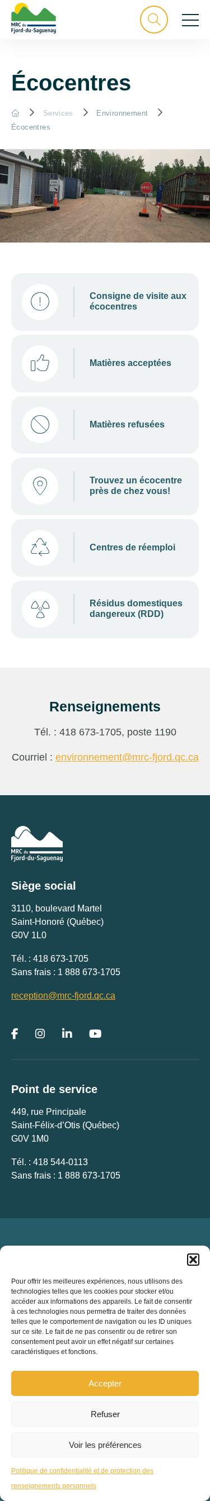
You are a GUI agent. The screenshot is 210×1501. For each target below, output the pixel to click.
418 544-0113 (60, 1162)
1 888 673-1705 (89, 972)
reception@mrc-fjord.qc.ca (63, 995)
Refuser (105, 1414)
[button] (193, 1259)
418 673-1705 (60, 958)
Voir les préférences (105, 1445)
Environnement (122, 113)
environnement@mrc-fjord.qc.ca (127, 757)
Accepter (105, 1383)
